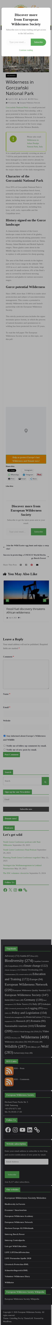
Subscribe (38, 42)
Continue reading (26, 50)
